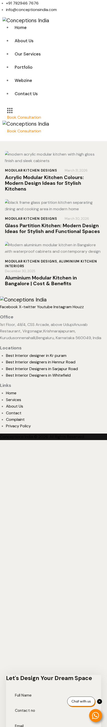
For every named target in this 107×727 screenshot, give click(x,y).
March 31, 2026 (76, 170)
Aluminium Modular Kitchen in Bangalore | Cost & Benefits (41, 280)
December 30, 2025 (20, 271)
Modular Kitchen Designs (31, 170)
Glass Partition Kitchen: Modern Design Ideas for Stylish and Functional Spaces (52, 228)
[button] (10, 137)
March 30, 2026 (77, 219)
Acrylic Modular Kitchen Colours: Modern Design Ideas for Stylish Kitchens (44, 183)
